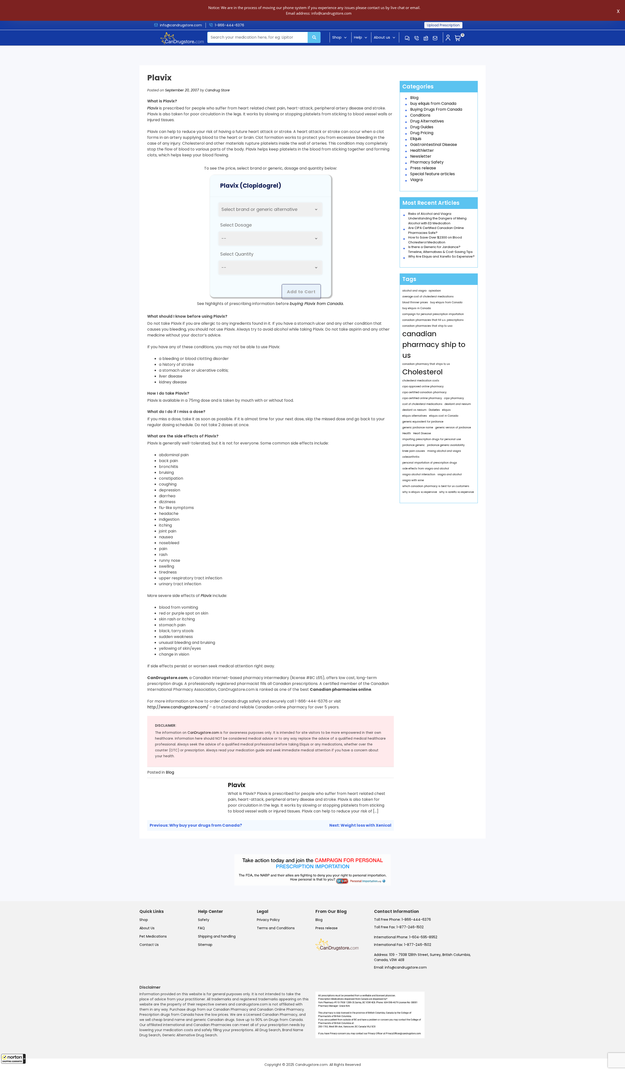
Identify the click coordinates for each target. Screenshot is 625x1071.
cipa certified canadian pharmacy (424, 392)
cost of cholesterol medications (422, 404)
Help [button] (358, 37)
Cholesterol (422, 372)
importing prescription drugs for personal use (431, 439)
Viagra (416, 180)
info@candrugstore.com (181, 25)
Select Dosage (236, 224)
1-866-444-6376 (229, 25)
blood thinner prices (415, 302)
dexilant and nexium (458, 404)
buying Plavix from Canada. (317, 303)
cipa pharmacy (454, 398)
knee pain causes (413, 451)
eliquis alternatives (414, 416)
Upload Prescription (443, 25)
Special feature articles (432, 174)
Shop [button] (337, 37)
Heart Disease (422, 433)
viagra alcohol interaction (418, 474)
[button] (13, 1059)
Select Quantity (236, 254)
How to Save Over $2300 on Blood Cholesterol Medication (435, 240)
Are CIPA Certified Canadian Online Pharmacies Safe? (436, 230)
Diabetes (434, 410)
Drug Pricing (421, 133)
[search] (314, 37)
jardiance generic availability (446, 445)
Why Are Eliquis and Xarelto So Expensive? (441, 256)
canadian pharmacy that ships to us (426, 364)
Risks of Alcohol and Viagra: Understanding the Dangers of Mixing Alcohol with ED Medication (437, 218)
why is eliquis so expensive (419, 492)
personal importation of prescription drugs (429, 463)
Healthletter (422, 150)
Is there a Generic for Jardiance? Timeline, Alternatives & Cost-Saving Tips (440, 249)
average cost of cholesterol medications (428, 296)
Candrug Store (217, 90)
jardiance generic (413, 445)
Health (406, 433)
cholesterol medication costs (420, 380)
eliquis (446, 410)
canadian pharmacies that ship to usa (427, 326)
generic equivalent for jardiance (422, 421)
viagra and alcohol (450, 474)
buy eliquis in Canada (416, 308)
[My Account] (448, 38)
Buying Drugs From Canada (436, 109)
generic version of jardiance (453, 427)
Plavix (236, 785)
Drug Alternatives (427, 121)
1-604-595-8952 (423, 937)
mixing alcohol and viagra (444, 451)
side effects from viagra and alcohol (425, 468)
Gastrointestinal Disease (433, 144)
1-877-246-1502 (410, 927)
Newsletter (420, 156)
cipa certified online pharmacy (422, 398)
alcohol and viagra (414, 290)
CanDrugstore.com (203, 732)
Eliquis (415, 138)
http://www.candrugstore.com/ (177, 707)
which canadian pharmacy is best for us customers (435, 486)
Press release (423, 168)
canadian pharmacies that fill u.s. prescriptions (433, 320)
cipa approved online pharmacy (423, 386)
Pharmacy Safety (427, 162)
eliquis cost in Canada (443, 416)
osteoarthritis (410, 457)
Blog (170, 772)
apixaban (435, 290)
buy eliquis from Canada (433, 103)
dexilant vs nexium (414, 410)
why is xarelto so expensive (456, 492)
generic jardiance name (417, 427)
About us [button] (382, 37)
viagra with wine (413, 480)
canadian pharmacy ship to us (433, 344)
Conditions (420, 115)
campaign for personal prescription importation (433, 314)
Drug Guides (421, 127)
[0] (458, 38)
